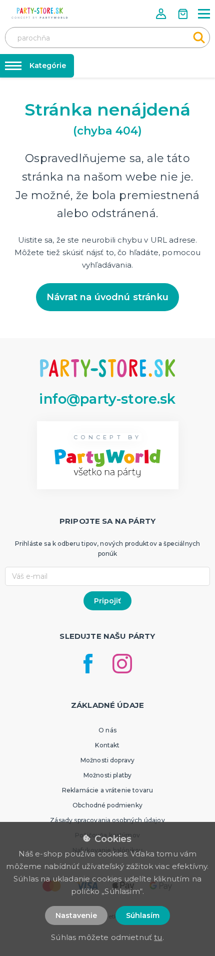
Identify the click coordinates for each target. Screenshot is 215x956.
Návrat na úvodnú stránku (107, 297)
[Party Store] (40, 13)
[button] (162, 14)
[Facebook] (88, 663)
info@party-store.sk (107, 399)
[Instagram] (122, 663)
